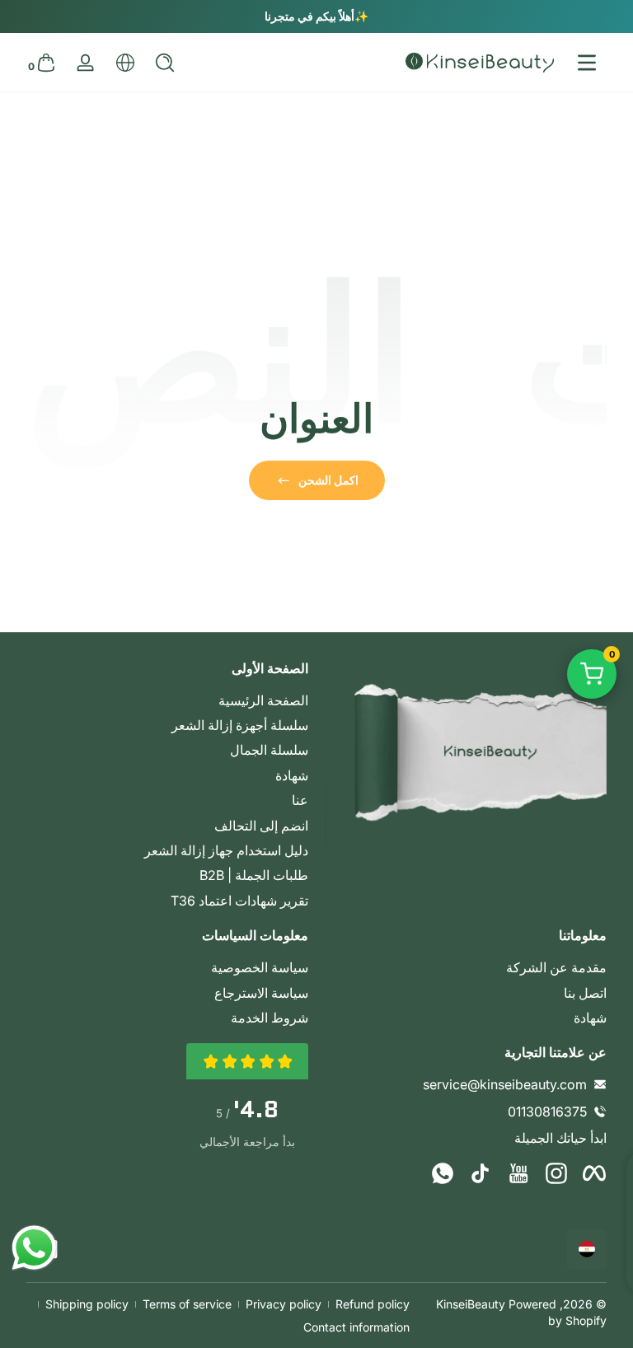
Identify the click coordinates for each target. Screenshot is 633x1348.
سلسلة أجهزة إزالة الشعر (239, 725)
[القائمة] (587, 62)
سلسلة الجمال (269, 750)
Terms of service (187, 1304)
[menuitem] (167, 700)
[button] (165, 62)
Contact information (356, 1327)
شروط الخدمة (269, 1017)
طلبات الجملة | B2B (253, 875)
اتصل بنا (585, 993)
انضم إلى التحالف (261, 825)
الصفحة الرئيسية (263, 700)
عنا (300, 800)
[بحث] (165, 63)
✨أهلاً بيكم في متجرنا (316, 16)
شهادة (291, 775)
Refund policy (372, 1304)
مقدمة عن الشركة (556, 967)
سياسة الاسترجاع (261, 993)
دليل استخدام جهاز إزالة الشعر (226, 850)
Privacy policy (283, 1304)
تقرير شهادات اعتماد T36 (239, 900)
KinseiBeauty (470, 1304)
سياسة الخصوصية (259, 967)
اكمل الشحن (328, 480)
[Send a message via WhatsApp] (34, 1248)
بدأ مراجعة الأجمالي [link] (247, 1142)
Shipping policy (87, 1304)
